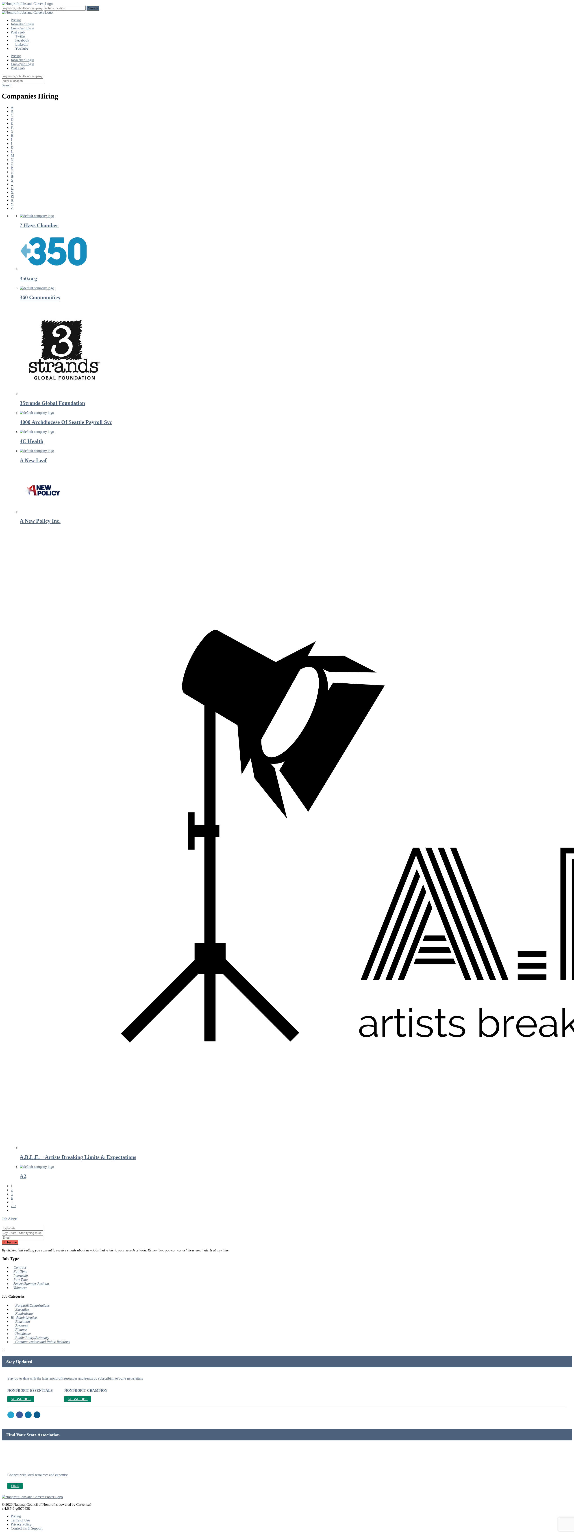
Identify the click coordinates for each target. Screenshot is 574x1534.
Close (344, 399)
